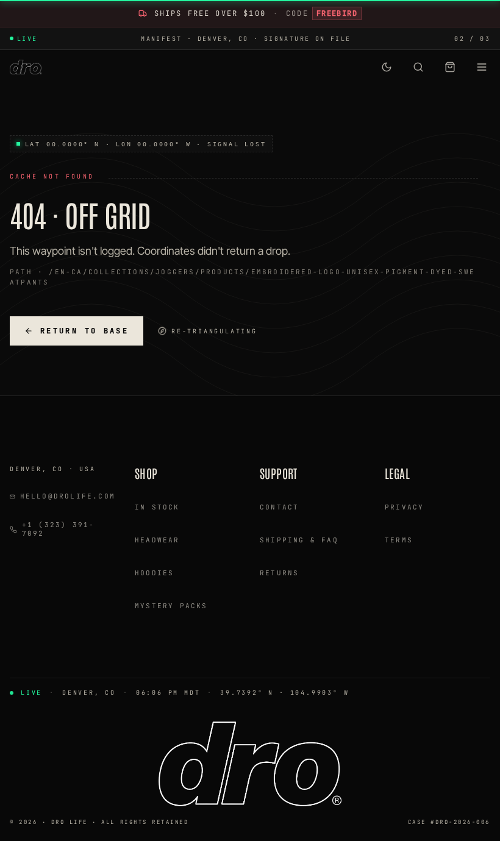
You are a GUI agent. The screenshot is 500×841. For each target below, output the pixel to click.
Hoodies (154, 573)
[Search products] (418, 67)
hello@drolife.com (67, 496)
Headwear (157, 540)
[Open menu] (481, 67)
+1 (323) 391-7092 (58, 529)
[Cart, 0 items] (450, 67)
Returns (279, 573)
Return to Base (84, 331)
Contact (279, 507)
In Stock (157, 507)
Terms (399, 540)
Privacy (404, 507)
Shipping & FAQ (299, 540)
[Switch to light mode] (386, 67)
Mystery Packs (171, 605)
